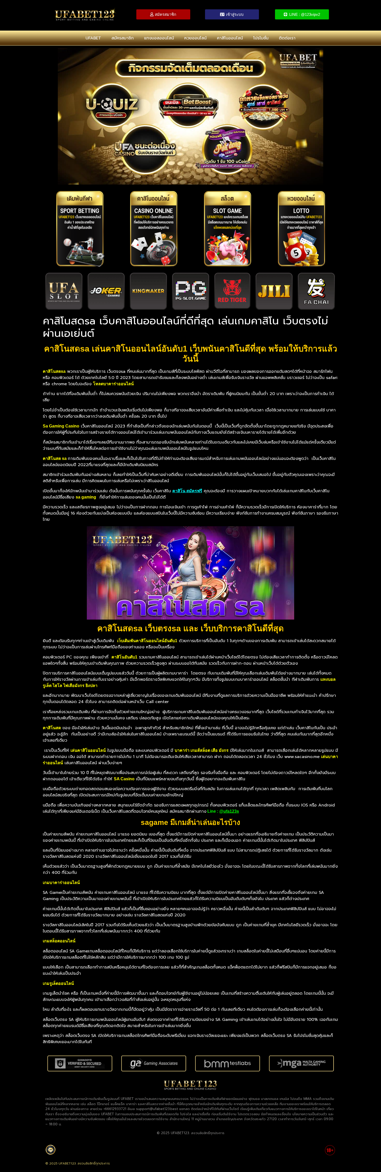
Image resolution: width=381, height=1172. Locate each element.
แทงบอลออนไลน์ (159, 38)
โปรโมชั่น (261, 38)
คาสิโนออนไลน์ (230, 38)
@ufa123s (229, 811)
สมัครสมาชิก (122, 38)
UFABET (93, 38)
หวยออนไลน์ (195, 38)
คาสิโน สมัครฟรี (187, 491)
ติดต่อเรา (287, 38)
